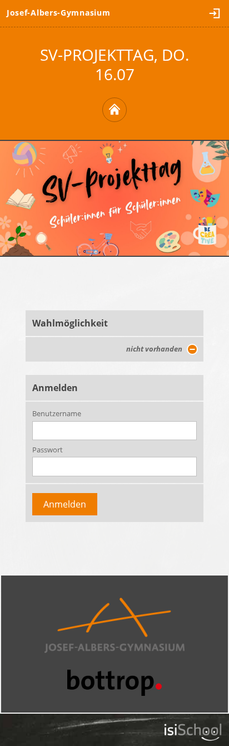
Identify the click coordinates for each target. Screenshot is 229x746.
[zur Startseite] (114, 109)
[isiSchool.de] (193, 732)
